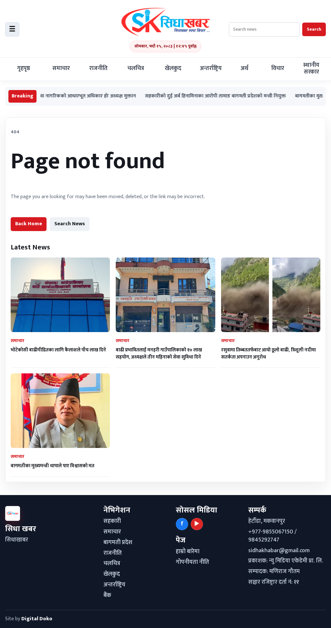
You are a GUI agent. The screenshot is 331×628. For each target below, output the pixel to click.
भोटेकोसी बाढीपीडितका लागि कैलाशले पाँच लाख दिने (58, 350)
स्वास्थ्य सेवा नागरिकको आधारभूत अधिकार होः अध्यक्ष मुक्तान (62, 96)
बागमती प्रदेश (117, 542)
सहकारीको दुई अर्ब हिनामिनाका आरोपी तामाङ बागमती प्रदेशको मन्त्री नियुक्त (199, 96)
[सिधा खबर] (165, 21)
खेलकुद (173, 68)
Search (314, 29)
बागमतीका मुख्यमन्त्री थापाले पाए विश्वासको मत (52, 466)
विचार (277, 68)
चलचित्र (135, 68)
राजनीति (98, 68)
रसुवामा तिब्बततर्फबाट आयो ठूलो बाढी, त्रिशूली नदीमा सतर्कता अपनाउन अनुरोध (268, 353)
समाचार (61, 68)
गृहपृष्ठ (23, 68)
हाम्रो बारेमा (187, 551)
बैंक (107, 595)
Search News (69, 223)
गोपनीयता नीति (192, 562)
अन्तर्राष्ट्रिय (211, 68)
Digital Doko (36, 618)
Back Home (28, 223)
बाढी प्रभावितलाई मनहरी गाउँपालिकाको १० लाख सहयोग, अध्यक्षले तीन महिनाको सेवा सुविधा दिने (159, 353)
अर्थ (244, 68)
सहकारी (112, 521)
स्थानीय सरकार (311, 68)
